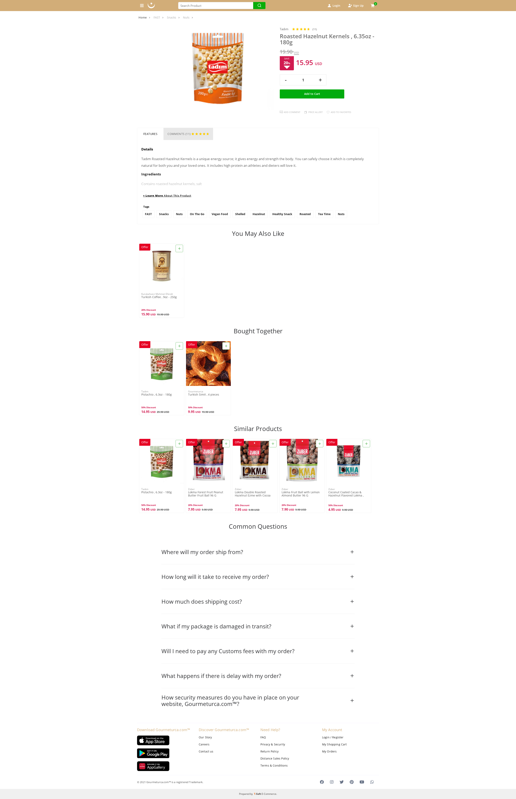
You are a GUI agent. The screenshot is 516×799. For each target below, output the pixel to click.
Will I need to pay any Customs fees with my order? (227, 651)
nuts (341, 214)
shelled (240, 214)
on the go (197, 214)
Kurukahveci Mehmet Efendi (157, 293)
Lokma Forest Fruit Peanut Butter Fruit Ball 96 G (205, 494)
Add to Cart (312, 94)
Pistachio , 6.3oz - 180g (156, 394)
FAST (148, 214)
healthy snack (282, 214)
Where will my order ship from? (202, 552)
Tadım (284, 29)
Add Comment (292, 112)
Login (336, 5)
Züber (191, 489)
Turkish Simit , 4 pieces (203, 394)
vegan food (220, 214)
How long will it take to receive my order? (215, 576)
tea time (324, 214)
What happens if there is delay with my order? (221, 676)
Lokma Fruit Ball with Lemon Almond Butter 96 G (301, 494)
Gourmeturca (195, 391)
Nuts (179, 214)
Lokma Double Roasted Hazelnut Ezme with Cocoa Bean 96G (252, 494)
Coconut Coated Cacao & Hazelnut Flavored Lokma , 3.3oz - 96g (346, 494)
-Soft (258, 794)
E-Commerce (269, 794)
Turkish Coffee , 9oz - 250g (159, 297)
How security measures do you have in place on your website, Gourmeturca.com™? (230, 700)
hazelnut (259, 214)
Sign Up (358, 5)
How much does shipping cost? (201, 601)
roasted (305, 214)
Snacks (164, 214)
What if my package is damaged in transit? (216, 626)
